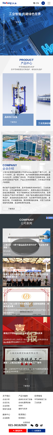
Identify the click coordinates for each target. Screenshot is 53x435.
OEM (20, 406)
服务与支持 (23, 409)
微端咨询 (18, 431)
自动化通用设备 (25, 402)
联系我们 (22, 418)
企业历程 (6, 406)
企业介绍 (6, 399)
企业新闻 (6, 418)
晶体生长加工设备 (25, 399)
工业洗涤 (37, 402)
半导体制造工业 (40, 399)
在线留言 (37, 431)
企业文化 (6, 402)
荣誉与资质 (7, 409)
